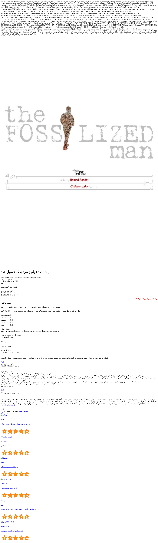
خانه (29, 411)
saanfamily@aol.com (8, 405)
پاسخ (2, 362)
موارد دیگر (4, 413)
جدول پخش (23, 411)
